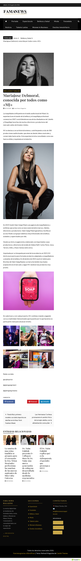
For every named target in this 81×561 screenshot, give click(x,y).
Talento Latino (22, 27)
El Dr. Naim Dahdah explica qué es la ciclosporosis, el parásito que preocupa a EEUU (46, 458)
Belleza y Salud (43, 21)
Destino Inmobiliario (61, 27)
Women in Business (40, 27)
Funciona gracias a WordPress (24, 553)
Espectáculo (28, 21)
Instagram (58, 527)
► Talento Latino (33, 521)
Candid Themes (62, 553)
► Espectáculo (32, 506)
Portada (14, 21)
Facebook (9, 402)
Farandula (67, 21)
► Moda (30, 517)
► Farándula (32, 510)
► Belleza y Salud (33, 514)
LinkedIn (45, 402)
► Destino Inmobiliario (35, 529)
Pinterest (33, 402)
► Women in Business (35, 525)
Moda (56, 21)
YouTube (57, 532)
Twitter (22, 402)
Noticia (8, 27)
